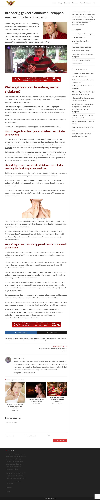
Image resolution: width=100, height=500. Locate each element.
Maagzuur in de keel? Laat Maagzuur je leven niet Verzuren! (15, 406)
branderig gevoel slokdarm (29, 160)
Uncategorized (77, 64)
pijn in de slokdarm (49, 340)
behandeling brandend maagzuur (83, 34)
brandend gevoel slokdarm (29, 338)
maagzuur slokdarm (29, 340)
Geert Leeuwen (19, 358)
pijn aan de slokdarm (39, 340)
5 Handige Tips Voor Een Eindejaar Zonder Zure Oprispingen (57, 399)
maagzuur (35, 112)
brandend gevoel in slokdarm (15, 338)
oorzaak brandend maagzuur (81, 60)
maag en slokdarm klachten (17, 340)
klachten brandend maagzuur (81, 47)
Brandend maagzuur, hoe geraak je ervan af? (36, 400)
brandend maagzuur (78, 37)
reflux (24, 312)
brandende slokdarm (41, 338)
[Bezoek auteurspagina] (8, 360)
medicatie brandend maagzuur (82, 51)
